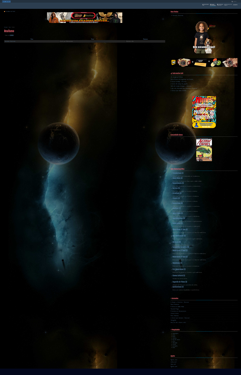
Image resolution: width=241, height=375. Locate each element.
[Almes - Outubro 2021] (204, 112)
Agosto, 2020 (174, 360)
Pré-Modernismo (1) (179, 269)
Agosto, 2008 (174, 366)
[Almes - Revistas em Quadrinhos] (204, 149)
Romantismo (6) (178, 203)
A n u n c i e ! (228, 5)
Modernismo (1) (178, 223)
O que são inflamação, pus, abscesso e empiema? (184, 88)
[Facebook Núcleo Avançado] (4, 1)
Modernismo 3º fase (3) (180, 230)
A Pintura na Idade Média (177, 307)
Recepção (205, 5)
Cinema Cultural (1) (179, 276)
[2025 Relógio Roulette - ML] (204, 62)
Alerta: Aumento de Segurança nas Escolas (182, 79)
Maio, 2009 (173, 364)
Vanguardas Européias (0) (181, 247)
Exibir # (7, 35)
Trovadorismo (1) (178, 173)
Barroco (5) (176, 188)
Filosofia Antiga (175, 309)
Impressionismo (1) (179, 218)
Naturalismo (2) (178, 213)
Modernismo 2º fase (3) (180, 257)
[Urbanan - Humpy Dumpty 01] (204, 37)
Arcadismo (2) (177, 193)
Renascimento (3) (178, 183)
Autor (92, 39)
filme (174, 347)
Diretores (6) (177, 242)
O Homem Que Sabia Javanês (178, 91)
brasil (174, 337)
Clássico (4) (176, 198)
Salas (213, 5)
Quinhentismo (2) (178, 287)
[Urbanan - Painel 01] (84, 17)
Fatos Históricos (175, 304)
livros (174, 335)
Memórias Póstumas (10, 41)
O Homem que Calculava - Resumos (180, 318)
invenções (175, 346)
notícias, (175, 338)
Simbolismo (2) (177, 263)
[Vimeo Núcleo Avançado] (8, 1)
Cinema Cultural (174, 313)
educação (175, 343)
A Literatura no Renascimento (178, 311)
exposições (175, 333)
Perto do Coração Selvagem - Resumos (181, 86)
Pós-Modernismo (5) (179, 236)
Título (31, 39)
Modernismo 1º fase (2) (180, 250)
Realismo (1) (176, 208)
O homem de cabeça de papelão (179, 84)
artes (174, 341)
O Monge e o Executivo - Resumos (180, 302)
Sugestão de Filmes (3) (180, 282)
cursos (174, 344)
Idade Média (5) (178, 178)
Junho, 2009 (173, 362)
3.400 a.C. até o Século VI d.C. (178, 322)
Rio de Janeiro (176, 340)
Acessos (145, 39)
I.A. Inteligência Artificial (177, 77)
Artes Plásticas (175, 316)
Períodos (220, 5)
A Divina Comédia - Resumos (178, 82)
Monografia (173, 320)
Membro (235, 4)
